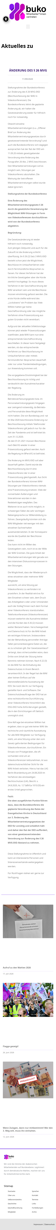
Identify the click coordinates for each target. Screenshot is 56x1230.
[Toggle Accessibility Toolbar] (6, 19)
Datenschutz (49, 1224)
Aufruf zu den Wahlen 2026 (17, 967)
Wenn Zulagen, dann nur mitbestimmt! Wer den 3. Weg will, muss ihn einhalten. (28, 1129)
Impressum (38, 1224)
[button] (28, 26)
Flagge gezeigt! (10, 1046)
